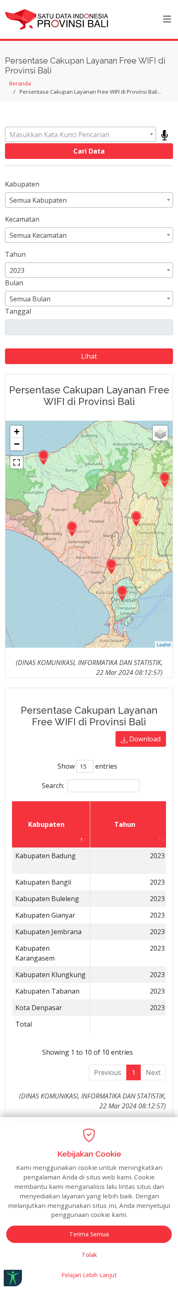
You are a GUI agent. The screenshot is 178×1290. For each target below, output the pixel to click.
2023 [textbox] (17, 270)
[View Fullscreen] (16, 462)
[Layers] (160, 433)
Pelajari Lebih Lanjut (89, 1275)
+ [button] (16, 431)
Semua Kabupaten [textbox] (38, 200)
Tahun (15, 254)
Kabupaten (22, 184)
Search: (53, 785)
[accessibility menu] (13, 1278)
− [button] (16, 444)
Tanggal (18, 311)
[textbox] (80, 134)
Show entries (87, 766)
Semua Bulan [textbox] (30, 298)
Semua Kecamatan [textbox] (38, 235)
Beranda (20, 83)
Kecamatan (22, 219)
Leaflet (164, 644)
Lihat (89, 356)
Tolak (89, 1255)
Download (144, 738)
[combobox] (80, 134)
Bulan (14, 282)
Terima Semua (89, 1234)
